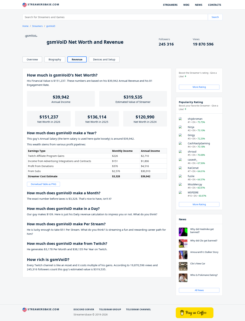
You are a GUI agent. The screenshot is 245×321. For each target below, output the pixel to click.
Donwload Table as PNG (43, 184)
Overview (32, 59)
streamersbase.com (43, 4)
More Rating (199, 87)
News (182, 219)
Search (215, 17)
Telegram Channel (138, 309)
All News (199, 290)
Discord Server (84, 309)
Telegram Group (110, 309)
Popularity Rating (191, 102)
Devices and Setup (104, 59)
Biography (55, 59)
